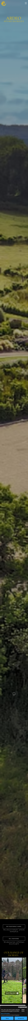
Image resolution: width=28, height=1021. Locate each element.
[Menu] (26, 3)
